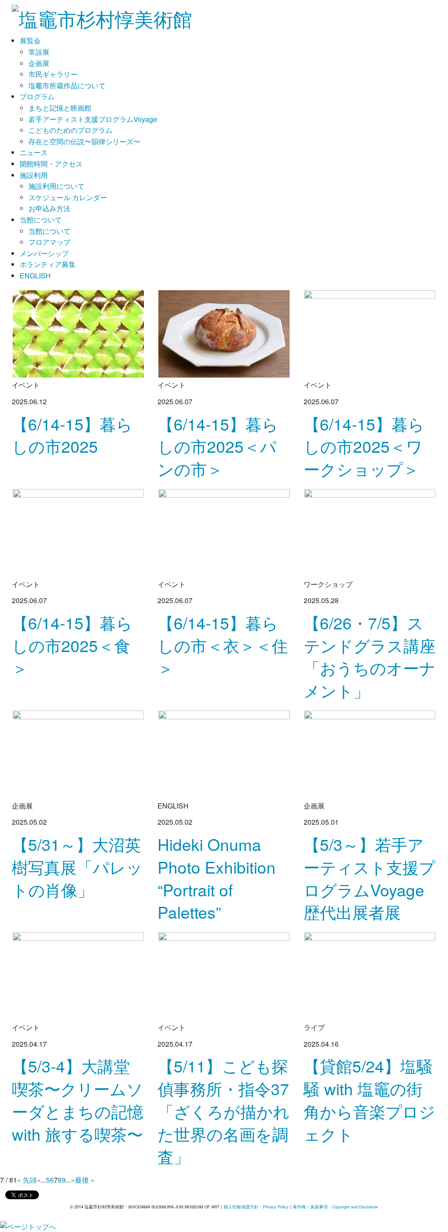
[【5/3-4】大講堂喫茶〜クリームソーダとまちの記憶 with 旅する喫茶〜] (78, 975)
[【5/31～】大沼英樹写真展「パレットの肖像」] (78, 753)
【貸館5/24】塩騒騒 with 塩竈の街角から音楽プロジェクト (369, 1099)
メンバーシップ (44, 253)
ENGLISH (35, 276)
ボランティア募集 (48, 264)
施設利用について (56, 186)
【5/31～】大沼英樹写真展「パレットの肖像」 (77, 867)
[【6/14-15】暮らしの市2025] (78, 333)
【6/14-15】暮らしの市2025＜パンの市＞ (218, 446)
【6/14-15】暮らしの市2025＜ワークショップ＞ (364, 446)
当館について (41, 220)
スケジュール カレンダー (67, 197)
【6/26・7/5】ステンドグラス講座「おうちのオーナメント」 (370, 656)
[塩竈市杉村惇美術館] (102, 14)
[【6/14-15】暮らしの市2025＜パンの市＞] (224, 333)
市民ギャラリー (52, 74)
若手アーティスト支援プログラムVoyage (92, 119)
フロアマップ (49, 242)
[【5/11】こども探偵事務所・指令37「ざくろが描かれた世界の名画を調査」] (224, 975)
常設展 (38, 52)
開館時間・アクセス (51, 164)
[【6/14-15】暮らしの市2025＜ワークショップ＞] (369, 333)
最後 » (84, 1180)
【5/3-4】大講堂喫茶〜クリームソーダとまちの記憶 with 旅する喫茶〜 (78, 1099)
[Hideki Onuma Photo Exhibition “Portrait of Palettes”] (224, 753)
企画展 (38, 63)
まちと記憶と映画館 (59, 108)
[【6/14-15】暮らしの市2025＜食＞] (78, 532)
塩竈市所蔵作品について (66, 85)
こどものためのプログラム (70, 130)
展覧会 (30, 40)
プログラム (37, 96)
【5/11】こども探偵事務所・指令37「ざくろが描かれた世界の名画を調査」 (224, 1111)
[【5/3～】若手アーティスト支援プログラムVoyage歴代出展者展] (369, 753)
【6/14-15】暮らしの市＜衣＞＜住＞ (223, 645)
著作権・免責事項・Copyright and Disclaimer (335, 1207)
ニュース (34, 152)
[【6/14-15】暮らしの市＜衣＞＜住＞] (224, 532)
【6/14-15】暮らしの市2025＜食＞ (72, 645)
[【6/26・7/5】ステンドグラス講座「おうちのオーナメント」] (369, 532)
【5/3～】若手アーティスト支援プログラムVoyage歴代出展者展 (369, 878)
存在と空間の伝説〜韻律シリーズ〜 (84, 141)
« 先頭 (27, 1180)
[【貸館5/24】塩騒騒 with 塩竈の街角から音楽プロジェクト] (369, 975)
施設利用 (34, 175)
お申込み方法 (49, 208)
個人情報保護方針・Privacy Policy (256, 1207)
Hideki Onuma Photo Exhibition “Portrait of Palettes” (217, 878)
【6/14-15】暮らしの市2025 (72, 435)
